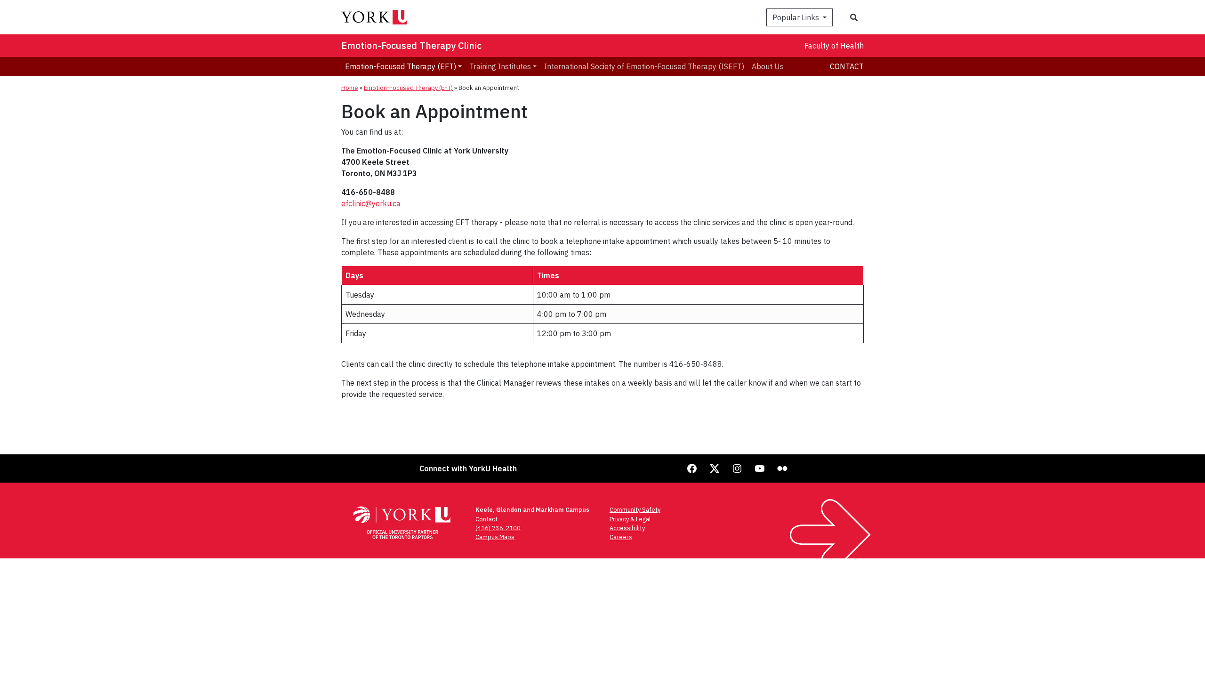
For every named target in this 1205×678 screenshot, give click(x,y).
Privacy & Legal (630, 519)
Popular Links (796, 17)
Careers (621, 537)
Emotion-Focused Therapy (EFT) (408, 88)
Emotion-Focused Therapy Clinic (411, 45)
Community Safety (635, 510)
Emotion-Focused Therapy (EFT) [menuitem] (400, 66)
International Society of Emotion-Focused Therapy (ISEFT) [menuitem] (644, 66)
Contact (847, 66)
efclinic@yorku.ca (371, 203)
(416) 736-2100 (498, 528)
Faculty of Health (834, 45)
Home (349, 88)
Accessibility (627, 528)
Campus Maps (494, 537)
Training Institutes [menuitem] (500, 66)
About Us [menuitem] (768, 66)
